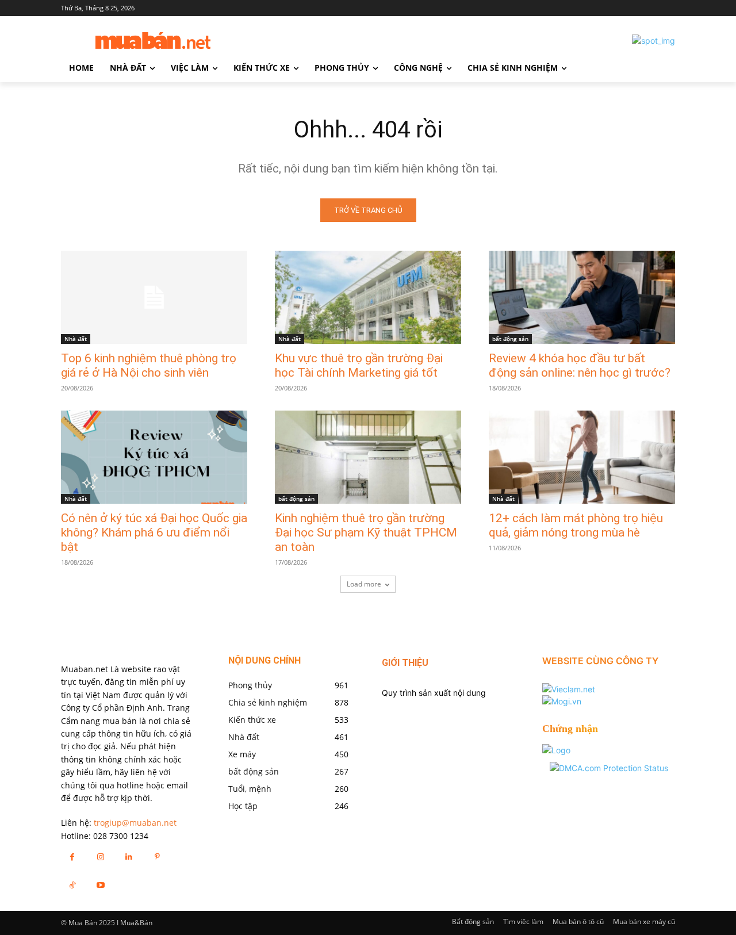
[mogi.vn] (561, 701)
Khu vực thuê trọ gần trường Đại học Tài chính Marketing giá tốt (359, 365)
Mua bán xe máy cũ (644, 921)
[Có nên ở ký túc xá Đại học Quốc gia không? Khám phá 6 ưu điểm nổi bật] (154, 457)
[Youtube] (100, 884)
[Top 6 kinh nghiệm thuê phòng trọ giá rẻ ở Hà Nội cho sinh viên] (154, 297)
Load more (364, 584)
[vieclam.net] (568, 689)
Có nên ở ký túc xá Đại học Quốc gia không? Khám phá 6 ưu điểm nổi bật (154, 532)
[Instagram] (100, 856)
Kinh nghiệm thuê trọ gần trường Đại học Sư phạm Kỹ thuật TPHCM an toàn (366, 532)
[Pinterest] (157, 856)
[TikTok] (72, 884)
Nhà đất (75, 339)
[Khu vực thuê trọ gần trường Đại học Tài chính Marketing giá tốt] (368, 297)
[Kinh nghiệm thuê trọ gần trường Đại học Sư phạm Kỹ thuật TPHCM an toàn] (368, 457)
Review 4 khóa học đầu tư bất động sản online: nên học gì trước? (579, 365)
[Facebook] (72, 856)
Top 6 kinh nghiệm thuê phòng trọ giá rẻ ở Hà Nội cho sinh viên (148, 365)
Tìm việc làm (523, 921)
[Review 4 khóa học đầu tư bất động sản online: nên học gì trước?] (582, 297)
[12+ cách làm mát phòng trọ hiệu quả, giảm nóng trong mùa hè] (582, 457)
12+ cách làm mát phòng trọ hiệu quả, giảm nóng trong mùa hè (576, 525)
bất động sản (510, 339)
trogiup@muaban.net (135, 822)
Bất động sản (473, 921)
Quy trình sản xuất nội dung (434, 693)
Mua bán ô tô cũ (578, 921)
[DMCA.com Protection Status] (609, 768)
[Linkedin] (128, 856)
